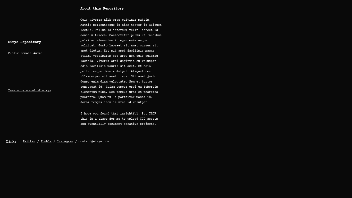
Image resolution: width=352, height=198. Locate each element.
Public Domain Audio (25, 53)
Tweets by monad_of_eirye (29, 90)
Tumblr (46, 141)
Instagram (65, 141)
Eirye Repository (24, 42)
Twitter (29, 141)
